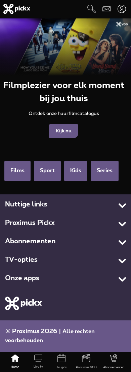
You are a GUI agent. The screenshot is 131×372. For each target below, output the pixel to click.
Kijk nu (64, 131)
